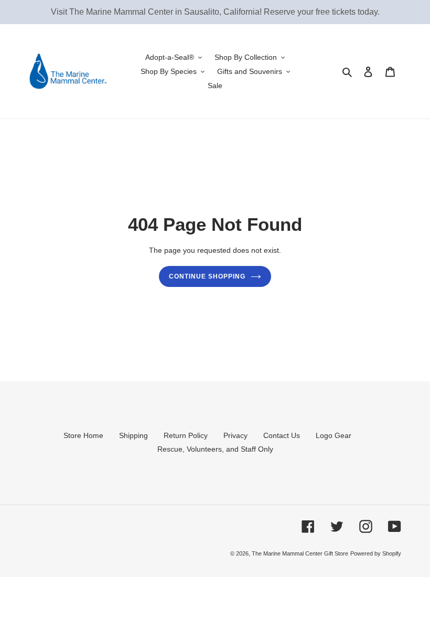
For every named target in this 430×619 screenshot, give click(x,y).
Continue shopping (207, 276)
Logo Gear (333, 435)
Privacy (235, 435)
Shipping (133, 435)
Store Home (83, 435)
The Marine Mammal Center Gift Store (300, 553)
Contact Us (281, 435)
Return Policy (186, 435)
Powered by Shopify (375, 553)
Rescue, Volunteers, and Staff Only (215, 449)
